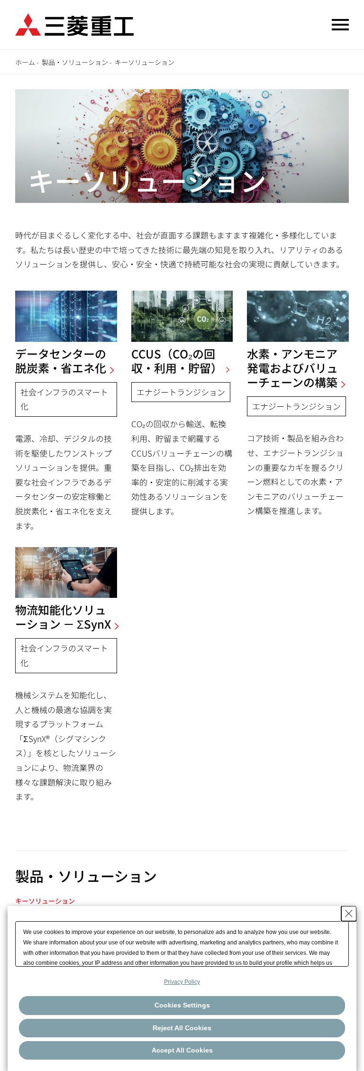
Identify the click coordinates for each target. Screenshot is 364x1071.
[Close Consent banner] (348, 913)
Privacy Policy (182, 982)
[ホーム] (74, 23)
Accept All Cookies (182, 1050)
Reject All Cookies (182, 1028)
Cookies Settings (182, 1005)
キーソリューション (45, 901)
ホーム (25, 62)
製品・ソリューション (75, 62)
